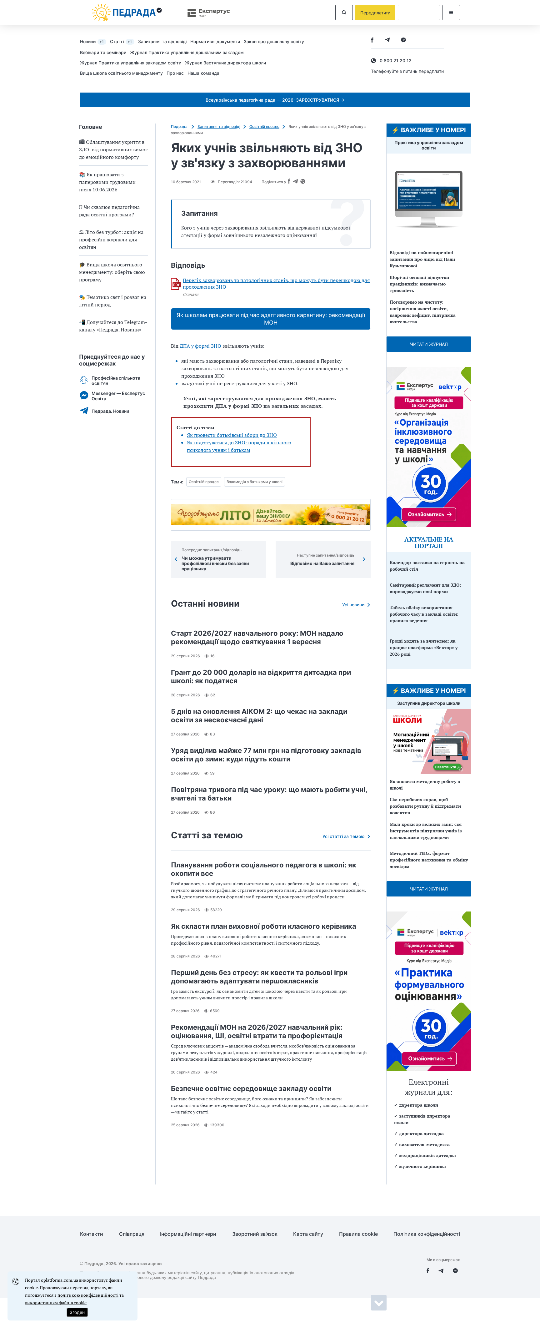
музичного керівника (422, 1166)
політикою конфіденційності (88, 1295)
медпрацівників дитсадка (427, 1155)
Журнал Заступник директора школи (225, 62)
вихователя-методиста (424, 1144)
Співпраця (131, 1234)
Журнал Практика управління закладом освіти (130, 62)
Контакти (91, 1234)
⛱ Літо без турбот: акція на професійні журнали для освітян (111, 239)
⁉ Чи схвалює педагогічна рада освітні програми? (109, 211)
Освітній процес (264, 126)
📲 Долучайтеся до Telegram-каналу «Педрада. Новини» (113, 326)
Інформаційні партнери (188, 1234)
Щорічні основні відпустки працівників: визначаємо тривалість (419, 283)
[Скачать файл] (176, 284)
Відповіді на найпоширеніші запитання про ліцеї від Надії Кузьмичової (422, 259)
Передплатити (375, 12)
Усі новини (353, 604)
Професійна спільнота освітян (116, 380)
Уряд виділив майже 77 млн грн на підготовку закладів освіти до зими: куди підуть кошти (266, 754)
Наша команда (203, 73)
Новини (92, 41)
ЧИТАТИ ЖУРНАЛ (429, 344)
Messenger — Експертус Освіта (118, 396)
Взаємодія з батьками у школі (254, 481)
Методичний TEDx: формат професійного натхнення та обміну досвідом (429, 859)
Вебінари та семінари (103, 52)
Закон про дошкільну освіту (274, 41)
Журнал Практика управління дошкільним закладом (187, 52)
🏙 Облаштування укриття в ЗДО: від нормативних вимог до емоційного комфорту (113, 149)
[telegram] (387, 40)
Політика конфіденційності (426, 1234)
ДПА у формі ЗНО (200, 345)
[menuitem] (95, 41)
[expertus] (205, 12)
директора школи (418, 1105)
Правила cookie (358, 1234)
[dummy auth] (419, 12)
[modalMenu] (451, 12)
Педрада (179, 126)
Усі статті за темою (343, 836)
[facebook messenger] (403, 40)
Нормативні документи (215, 41)
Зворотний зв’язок (255, 1234)
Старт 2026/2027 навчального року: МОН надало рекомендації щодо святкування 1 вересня (257, 637)
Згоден (77, 1312)
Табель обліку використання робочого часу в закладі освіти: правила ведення (424, 614)
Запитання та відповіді (162, 41)
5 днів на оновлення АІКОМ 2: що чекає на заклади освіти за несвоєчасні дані (259, 715)
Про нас (175, 73)
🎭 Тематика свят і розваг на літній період (112, 301)
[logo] (127, 12)
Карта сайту (308, 1234)
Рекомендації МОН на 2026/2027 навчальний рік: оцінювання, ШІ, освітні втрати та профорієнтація (256, 1031)
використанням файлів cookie (56, 1302)
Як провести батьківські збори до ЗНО (232, 435)
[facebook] (372, 40)
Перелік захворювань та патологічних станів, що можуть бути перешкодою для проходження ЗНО (276, 283)
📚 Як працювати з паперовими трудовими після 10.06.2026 (107, 182)
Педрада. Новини (110, 411)
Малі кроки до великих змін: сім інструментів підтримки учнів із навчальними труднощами (426, 830)
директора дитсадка (421, 1133)
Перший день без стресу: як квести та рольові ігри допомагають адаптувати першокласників (259, 976)
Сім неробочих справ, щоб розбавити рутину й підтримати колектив (425, 806)
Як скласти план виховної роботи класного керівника (263, 926)
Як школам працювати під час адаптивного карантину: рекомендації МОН (271, 319)
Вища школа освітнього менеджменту (121, 73)
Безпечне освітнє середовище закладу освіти (251, 1088)
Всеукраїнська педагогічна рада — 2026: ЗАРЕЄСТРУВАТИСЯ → (275, 100)
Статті (121, 41)
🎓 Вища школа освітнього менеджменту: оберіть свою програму (112, 272)
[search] (344, 12)
